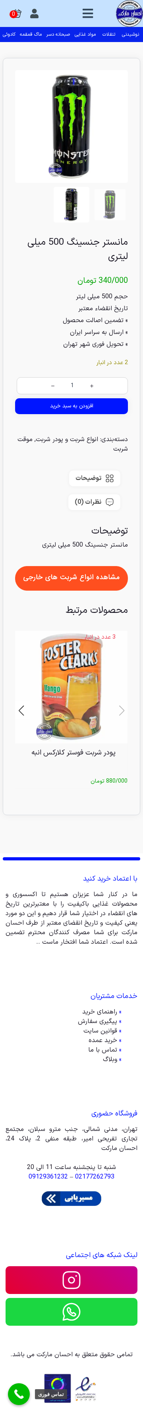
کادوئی (9, 34)
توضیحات (88, 478)
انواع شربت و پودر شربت (67, 439)
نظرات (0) (88, 502)
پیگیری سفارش (97, 1021)
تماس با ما (102, 1050)
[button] (21, 710)
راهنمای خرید (99, 1012)
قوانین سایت (100, 1031)
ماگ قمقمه (31, 34)
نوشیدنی (130, 34)
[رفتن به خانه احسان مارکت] (129, 13)
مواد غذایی (85, 34)
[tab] (94, 478)
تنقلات (108, 34)
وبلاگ (110, 1059)
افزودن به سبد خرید (71, 406)
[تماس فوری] (19, 1394)
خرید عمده (103, 1040)
